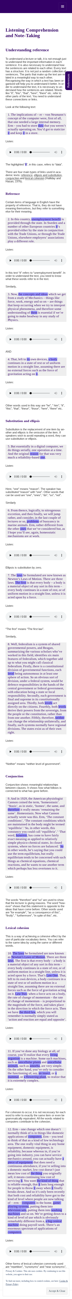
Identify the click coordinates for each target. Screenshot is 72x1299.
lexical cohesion (34, 178)
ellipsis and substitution (48, 175)
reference (26, 175)
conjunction (13, 178)
